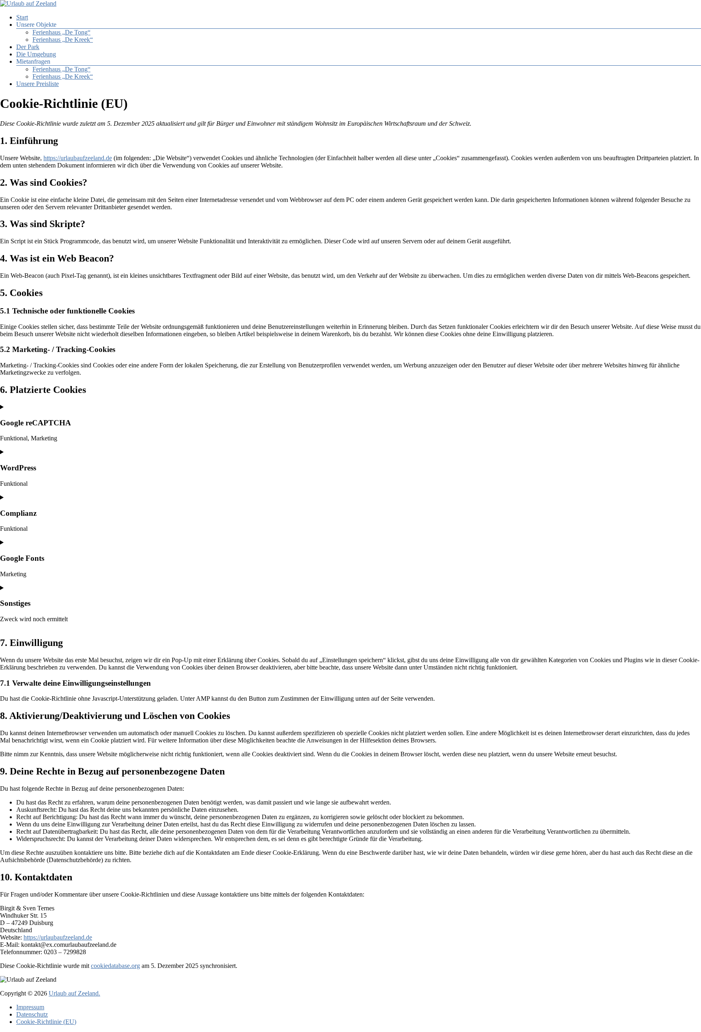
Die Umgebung (36, 54)
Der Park (27, 46)
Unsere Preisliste (37, 83)
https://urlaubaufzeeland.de (77, 157)
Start (22, 17)
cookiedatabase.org (115, 965)
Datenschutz (32, 1014)
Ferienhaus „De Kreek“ (62, 39)
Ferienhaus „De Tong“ (61, 32)
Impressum (30, 1007)
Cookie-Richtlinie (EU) (46, 1021)
